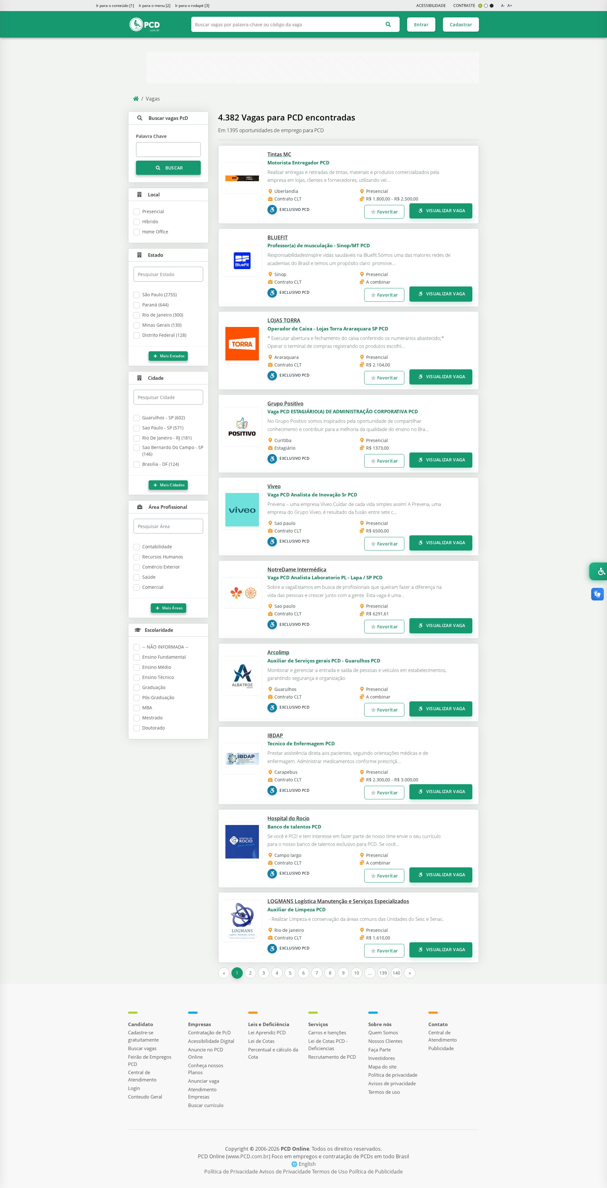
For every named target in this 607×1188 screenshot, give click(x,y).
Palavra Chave (151, 136)
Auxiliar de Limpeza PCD (296, 909)
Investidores (381, 1058)
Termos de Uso (330, 1171)
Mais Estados (172, 356)
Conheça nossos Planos (205, 1069)
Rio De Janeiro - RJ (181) (167, 438)
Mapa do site (382, 1066)
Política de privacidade (392, 1075)
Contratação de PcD (209, 1032)
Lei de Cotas (261, 1041)
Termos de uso (384, 1092)
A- (503, 5)
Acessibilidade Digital (211, 1041)
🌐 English (303, 1163)
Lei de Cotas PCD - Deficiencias (328, 1044)
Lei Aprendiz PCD (267, 1032)
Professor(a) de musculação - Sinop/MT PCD (318, 245)
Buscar (173, 168)
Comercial (152, 587)
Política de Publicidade (376, 1171)
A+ (509, 5)
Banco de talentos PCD (294, 826)
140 (396, 973)
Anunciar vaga (203, 1081)
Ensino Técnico (158, 677)
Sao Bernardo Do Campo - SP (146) (172, 450)
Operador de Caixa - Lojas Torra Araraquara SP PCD (327, 328)
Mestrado (152, 718)
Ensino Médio (156, 667)
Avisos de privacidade (392, 1083)
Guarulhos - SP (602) (163, 418)
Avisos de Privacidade (285, 1171)
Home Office (155, 232)
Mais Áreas (172, 608)
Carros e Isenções (327, 1032)
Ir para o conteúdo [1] (115, 5)
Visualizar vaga (445, 210)
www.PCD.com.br (248, 1156)
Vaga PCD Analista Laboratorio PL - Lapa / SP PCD (325, 577)
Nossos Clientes (385, 1041)
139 (383, 973)
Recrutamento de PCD (332, 1057)
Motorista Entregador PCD (298, 162)
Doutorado (153, 728)
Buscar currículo (206, 1105)
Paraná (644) (155, 305)
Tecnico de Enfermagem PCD (301, 743)
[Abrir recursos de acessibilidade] (598, 571)
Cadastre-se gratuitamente (143, 1036)
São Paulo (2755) (159, 295)
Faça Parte (379, 1049)
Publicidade (441, 1048)
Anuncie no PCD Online (205, 1053)
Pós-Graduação (158, 697)
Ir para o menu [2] (154, 5)
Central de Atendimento (142, 1076)
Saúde (149, 577)
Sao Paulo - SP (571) (162, 428)
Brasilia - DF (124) (160, 464)
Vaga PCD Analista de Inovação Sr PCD (312, 494)
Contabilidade (157, 547)
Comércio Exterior (161, 567)
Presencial (153, 211)
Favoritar (387, 212)
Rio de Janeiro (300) (162, 315)
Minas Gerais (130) (161, 325)
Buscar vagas (142, 1048)
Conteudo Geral (145, 1096)
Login (134, 1088)
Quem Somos (383, 1032)
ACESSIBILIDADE (431, 5)
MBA (147, 708)
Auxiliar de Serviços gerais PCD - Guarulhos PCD (323, 660)
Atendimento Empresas (202, 1093)
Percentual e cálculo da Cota (273, 1053)
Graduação (153, 687)
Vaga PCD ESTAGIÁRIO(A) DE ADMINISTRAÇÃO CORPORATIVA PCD (342, 411)
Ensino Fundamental (164, 657)
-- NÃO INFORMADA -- (165, 647)
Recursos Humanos (162, 557)
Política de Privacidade (231, 1171)
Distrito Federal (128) (164, 335)
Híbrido (150, 222)
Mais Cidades (172, 485)
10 (356, 973)
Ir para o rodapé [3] (192, 5)
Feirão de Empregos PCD (149, 1060)
